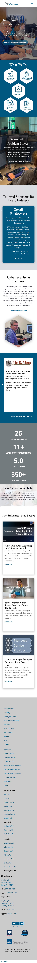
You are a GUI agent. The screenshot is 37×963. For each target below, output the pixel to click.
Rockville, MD (8, 834)
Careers (6, 744)
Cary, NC (7, 798)
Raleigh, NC (8, 818)
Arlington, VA (8, 847)
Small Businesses (18, 211)
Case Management (10, 777)
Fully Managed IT (10, 758)
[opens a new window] (14, 923)
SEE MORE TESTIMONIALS (20, 416)
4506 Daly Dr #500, (7, 903)
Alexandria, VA (9, 843)
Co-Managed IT (9, 754)
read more (8, 565)
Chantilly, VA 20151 (7, 906)
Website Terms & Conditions (20, 951)
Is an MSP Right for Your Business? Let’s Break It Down (18, 662)
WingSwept (5, 880)
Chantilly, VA (8, 851)
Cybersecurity (9, 761)
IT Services (7, 750)
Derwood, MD (9, 830)
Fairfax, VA (7, 855)
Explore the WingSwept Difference (15, 42)
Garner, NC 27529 (7, 885)
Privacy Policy (8, 951)
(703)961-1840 (12, 914)
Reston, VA (7, 863)
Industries (7, 781)
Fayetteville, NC (9, 814)
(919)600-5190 (10, 889)
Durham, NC (8, 806)
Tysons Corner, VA (10, 867)
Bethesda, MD (9, 826)
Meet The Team (9, 729)
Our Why (7, 713)
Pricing (6, 785)
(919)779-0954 (12, 893)
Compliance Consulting (12, 769)
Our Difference (9, 709)
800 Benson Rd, (6, 883)
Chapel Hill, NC (9, 802)
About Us (7, 725)
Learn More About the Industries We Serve (20, 252)
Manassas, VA (8, 859)
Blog (5, 740)
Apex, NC (7, 794)
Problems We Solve (18, 161)
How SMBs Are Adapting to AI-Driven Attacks (18, 547)
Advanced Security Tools (12, 766)
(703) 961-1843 (10, 910)
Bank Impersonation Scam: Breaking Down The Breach (16, 605)
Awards (6, 736)
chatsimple (4, 962)
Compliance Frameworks (12, 773)
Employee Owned (10, 717)
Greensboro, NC (9, 810)
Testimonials (8, 733)
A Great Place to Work (11, 721)
